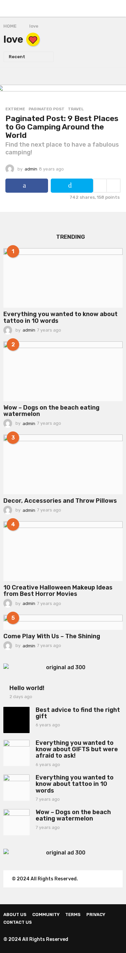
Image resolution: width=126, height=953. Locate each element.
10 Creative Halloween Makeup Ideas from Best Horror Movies (58, 591)
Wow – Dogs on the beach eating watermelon (51, 411)
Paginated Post (47, 109)
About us (15, 914)
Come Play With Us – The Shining (51, 636)
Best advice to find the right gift (78, 713)
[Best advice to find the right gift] (16, 720)
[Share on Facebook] (26, 186)
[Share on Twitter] (72, 186)
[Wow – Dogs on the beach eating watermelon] (63, 371)
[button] (7, 8)
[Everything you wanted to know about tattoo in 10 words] (63, 278)
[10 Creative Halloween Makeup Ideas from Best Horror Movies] (63, 551)
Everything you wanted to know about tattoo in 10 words (60, 317)
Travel (76, 109)
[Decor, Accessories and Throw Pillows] (63, 464)
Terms (73, 914)
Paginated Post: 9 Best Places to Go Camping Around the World (61, 127)
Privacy (95, 914)
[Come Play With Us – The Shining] (63, 622)
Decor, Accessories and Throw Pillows (60, 500)
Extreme (15, 109)
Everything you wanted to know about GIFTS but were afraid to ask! (77, 749)
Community (45, 914)
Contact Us (17, 922)
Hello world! (26, 688)
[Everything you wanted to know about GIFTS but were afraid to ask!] (16, 753)
